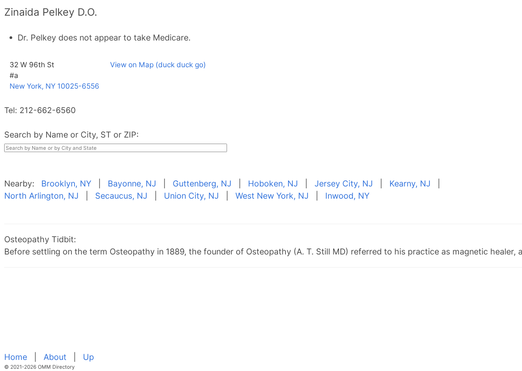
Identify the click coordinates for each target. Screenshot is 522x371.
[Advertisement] (233, 314)
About (56, 357)
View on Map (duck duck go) (158, 64)
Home (16, 357)
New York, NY (32, 86)
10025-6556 (78, 86)
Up (88, 357)
